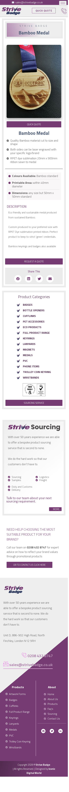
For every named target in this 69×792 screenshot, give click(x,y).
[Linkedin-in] (60, 731)
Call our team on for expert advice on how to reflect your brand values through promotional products (33, 551)
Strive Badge (43, 765)
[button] (44, 10)
